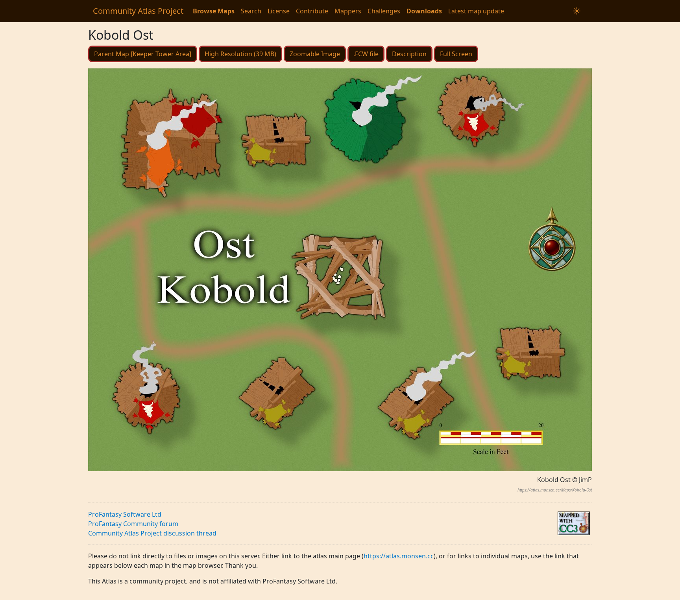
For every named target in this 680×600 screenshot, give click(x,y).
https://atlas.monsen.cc (399, 556)
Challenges (384, 11)
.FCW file (366, 54)
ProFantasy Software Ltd (124, 514)
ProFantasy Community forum (133, 523)
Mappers (347, 11)
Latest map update (476, 11)
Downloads (424, 11)
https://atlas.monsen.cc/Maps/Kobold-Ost (554, 490)
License (279, 11)
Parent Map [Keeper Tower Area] (142, 54)
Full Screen (456, 54)
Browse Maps (214, 11)
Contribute (312, 11)
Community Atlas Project (138, 11)
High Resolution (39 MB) (240, 54)
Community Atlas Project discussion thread (152, 533)
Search (251, 11)
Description (409, 54)
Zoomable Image (315, 54)
